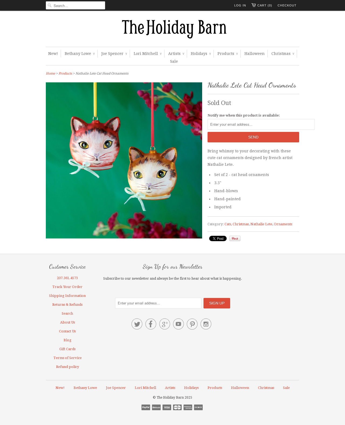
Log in (240, 5)
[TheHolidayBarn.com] (172, 30)
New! (53, 53)
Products (228, 53)
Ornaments (283, 224)
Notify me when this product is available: (244, 115)
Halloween (254, 53)
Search (67, 313)
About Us (67, 322)
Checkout (287, 5)
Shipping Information (67, 296)
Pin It (234, 238)
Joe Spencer (114, 53)
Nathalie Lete (261, 224)
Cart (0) (264, 5)
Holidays (201, 53)
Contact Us (67, 331)
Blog (67, 340)
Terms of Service (67, 358)
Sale (174, 61)
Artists (176, 53)
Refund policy (67, 367)
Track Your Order (67, 287)
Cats (228, 224)
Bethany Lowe (80, 53)
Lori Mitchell (147, 53)
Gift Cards (67, 349)
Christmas (282, 53)
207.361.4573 (67, 278)
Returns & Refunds (67, 305)
